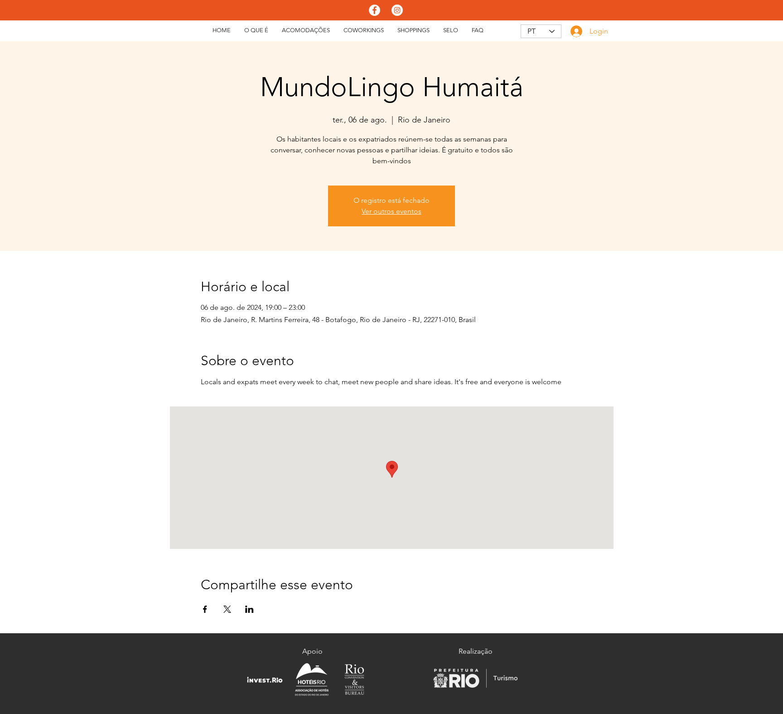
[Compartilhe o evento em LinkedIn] (249, 609)
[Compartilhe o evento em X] (227, 609)
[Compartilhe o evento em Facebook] (205, 609)
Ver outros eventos (391, 211)
